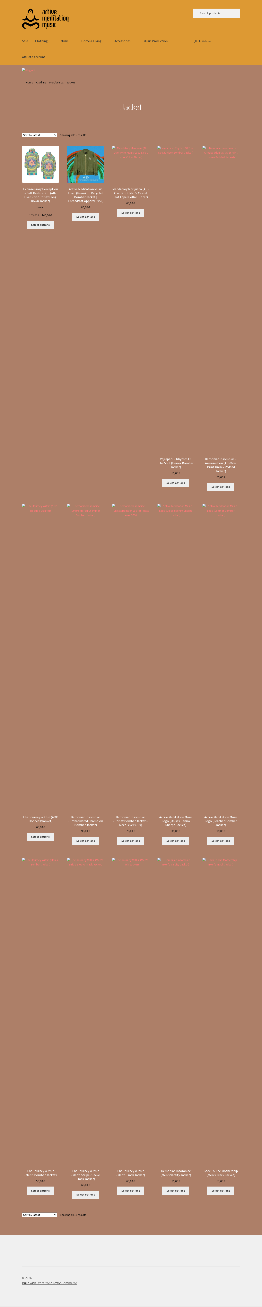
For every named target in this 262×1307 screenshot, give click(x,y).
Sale (25, 41)
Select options (40, 225)
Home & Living (91, 41)
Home (29, 82)
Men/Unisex (56, 82)
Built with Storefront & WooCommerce (49, 1283)
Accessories (122, 41)
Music (64, 41)
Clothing (41, 41)
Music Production (155, 41)
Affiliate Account (33, 57)
